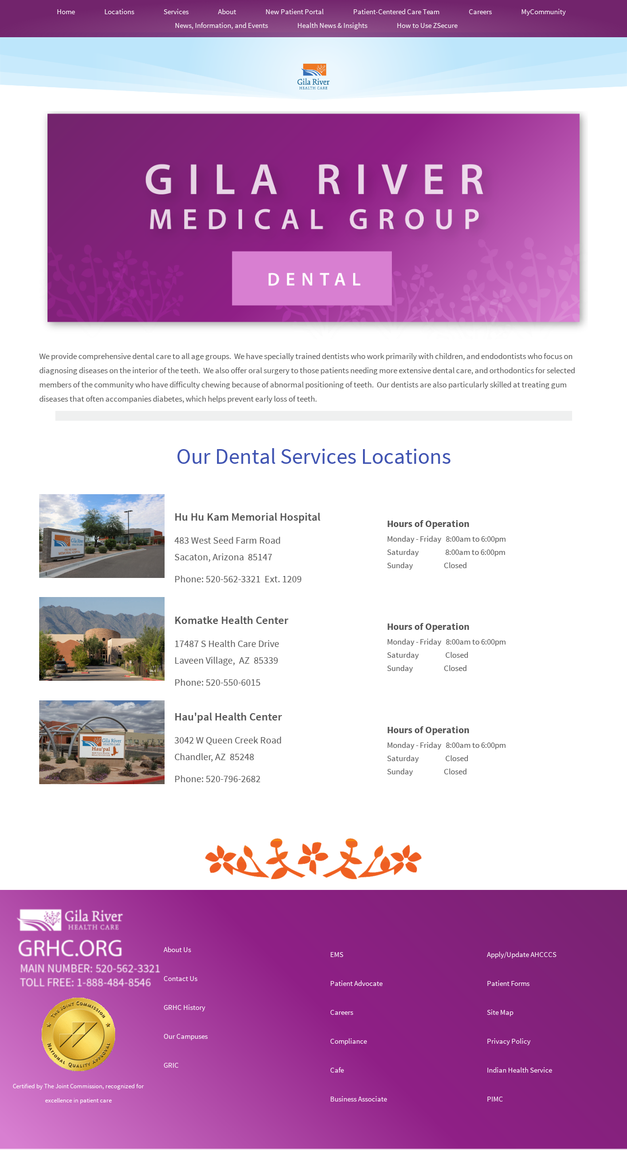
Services (176, 11)
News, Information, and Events (221, 25)
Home (66, 11)
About (227, 11)
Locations (119, 11)
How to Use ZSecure (427, 25)
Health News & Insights (332, 25)
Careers (480, 11)
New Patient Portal (294, 11)
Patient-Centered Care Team (396, 11)
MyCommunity (543, 11)
